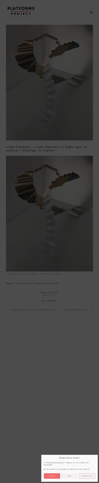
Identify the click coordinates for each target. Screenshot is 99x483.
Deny (69, 476)
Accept (52, 476)
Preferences (87, 476)
